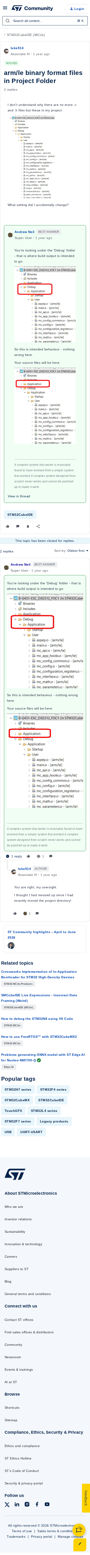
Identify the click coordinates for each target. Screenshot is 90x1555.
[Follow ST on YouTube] (47, 1505)
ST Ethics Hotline (18, 1458)
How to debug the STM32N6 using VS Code (37, 1019)
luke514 (17, 48)
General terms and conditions (28, 1294)
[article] (45, 711)
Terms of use (22, 1531)
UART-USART (31, 1132)
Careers (11, 1256)
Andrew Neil (25, 232)
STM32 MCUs (12, 1025)
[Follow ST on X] (7, 1505)
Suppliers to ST (17, 1269)
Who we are (14, 1207)
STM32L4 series (44, 1111)
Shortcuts (12, 1407)
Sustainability (15, 1231)
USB (8, 1132)
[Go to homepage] (15, 1180)
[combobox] (45, 20)
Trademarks (16, 1536)
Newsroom (13, 1357)
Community (13, 1344)
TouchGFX (13, 1111)
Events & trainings (19, 1369)
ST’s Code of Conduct (22, 1471)
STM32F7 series (18, 1121)
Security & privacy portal (24, 1483)
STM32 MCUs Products (18, 983)
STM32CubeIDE (20, 514)
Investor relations (18, 1219)
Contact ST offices (19, 1320)
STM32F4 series (53, 1089)
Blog (8, 1281)
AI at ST (11, 1382)
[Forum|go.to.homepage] (32, 8)
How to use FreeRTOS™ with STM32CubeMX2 (39, 1037)
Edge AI (9, 1067)
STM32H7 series (18, 1089)
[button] (5, 9)
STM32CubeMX (17, 1100)
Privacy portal (41, 1536)
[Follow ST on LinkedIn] (17, 1505)
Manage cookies (70, 1536)
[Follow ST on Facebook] (37, 1505)
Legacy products (54, 1121)
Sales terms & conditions (56, 1531)
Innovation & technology (23, 1244)
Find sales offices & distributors (29, 1332)
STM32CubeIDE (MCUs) (26, 35)
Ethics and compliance (22, 1446)
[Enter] (7, 20)
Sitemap (11, 1420)
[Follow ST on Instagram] (27, 1505)
